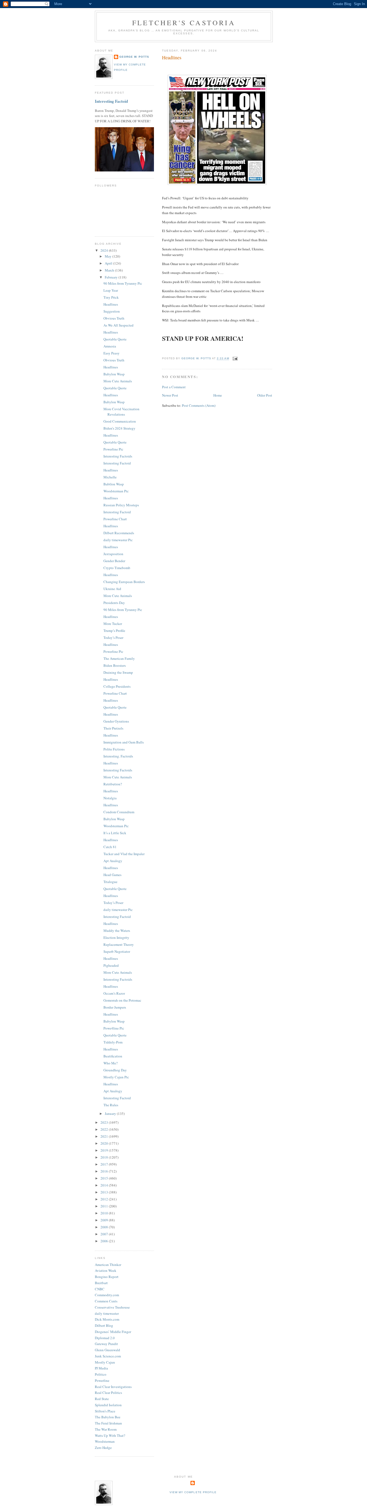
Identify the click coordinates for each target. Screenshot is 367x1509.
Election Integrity (116, 937)
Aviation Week (105, 1270)
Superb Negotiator (116, 951)
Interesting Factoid (111, 101)
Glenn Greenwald (107, 1349)
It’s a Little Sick (114, 832)
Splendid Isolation (108, 1404)
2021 (104, 1136)
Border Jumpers (114, 1007)
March (110, 270)
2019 (104, 1150)
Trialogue (110, 881)
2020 (104, 1143)
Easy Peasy (111, 353)
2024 (104, 250)
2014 (104, 1185)
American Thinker (108, 1264)
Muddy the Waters (116, 930)
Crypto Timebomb (116, 567)
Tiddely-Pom (113, 1042)
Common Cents (106, 1301)
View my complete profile (193, 1492)
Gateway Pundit (106, 1343)
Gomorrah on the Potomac (122, 1000)
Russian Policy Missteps (121, 505)
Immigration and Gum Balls (123, 742)
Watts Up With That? (110, 1435)
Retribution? (112, 784)
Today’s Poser (113, 637)
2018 (104, 1157)
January (111, 1113)
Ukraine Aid (112, 588)
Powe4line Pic (113, 1028)
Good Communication (119, 421)
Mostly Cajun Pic (116, 1077)
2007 (104, 1234)
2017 (104, 1164)
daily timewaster (107, 1313)
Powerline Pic (113, 449)
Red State (102, 1398)
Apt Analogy (112, 860)
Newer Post (170, 395)
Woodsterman (105, 1441)
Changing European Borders (124, 581)
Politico (100, 1374)
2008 (104, 1227)
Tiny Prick (111, 297)
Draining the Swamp (118, 672)
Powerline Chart (115, 519)
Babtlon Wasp (113, 484)
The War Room (106, 1429)
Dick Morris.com (107, 1319)
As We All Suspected (118, 325)
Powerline (102, 1380)
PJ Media (101, 1368)
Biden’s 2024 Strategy (119, 428)
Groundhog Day (115, 1070)
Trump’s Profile (114, 630)
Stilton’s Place (105, 1411)
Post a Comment (174, 386)
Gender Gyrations (116, 721)
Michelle (110, 477)
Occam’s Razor (114, 993)
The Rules (110, 1105)
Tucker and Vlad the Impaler (124, 853)
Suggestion (111, 311)
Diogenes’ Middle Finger (113, 1331)
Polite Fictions (114, 749)
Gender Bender (114, 560)
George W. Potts (134, 56)
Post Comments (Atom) (198, 405)
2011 (104, 1206)
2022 (104, 1129)
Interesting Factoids (117, 456)
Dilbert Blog (104, 1325)
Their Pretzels (113, 728)
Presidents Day (114, 602)
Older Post (264, 395)
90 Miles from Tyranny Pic (122, 283)
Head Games (112, 874)
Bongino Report (106, 1276)
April (109, 263)
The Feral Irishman (108, 1423)
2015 (104, 1178)
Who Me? (110, 1063)
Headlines (110, 304)
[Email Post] (235, 358)
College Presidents (117, 686)
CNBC (100, 1289)
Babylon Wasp (114, 374)
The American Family (119, 658)
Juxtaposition (113, 553)
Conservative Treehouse (112, 1307)
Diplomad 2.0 (105, 1337)
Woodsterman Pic (116, 491)
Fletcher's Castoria (183, 22)
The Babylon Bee (107, 1417)
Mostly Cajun (105, 1362)
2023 (104, 1122)
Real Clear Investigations (113, 1386)
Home (217, 395)
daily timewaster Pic (118, 539)
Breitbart (101, 1282)
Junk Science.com (108, 1356)
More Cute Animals (117, 381)
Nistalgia (110, 798)
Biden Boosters (114, 665)
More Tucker (112, 623)
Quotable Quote (115, 339)
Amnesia (109, 346)
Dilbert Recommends (118, 532)
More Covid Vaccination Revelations (121, 411)
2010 (104, 1213)
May (108, 256)
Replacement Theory (118, 944)
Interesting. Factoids (118, 756)
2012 (104, 1199)
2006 (104, 1241)
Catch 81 (110, 846)
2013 (104, 1192)
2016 (104, 1171)
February (111, 277)
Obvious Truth (113, 318)
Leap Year (110, 290)
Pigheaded (111, 965)
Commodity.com (107, 1294)
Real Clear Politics (108, 1392)
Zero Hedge (103, 1447)
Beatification (112, 1056)
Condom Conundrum (118, 812)
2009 (104, 1220)
